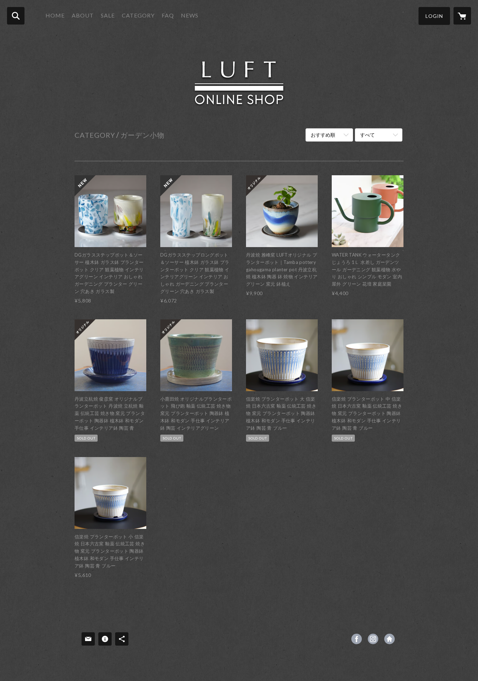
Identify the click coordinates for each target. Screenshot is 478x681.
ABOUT (83, 15)
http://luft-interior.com (389, 639)
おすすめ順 (323, 135)
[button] (434, 16)
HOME (55, 15)
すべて (367, 135)
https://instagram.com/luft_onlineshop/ (373, 639)
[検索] (15, 16)
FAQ (168, 15)
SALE (108, 15)
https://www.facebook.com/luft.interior (356, 639)
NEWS (189, 15)
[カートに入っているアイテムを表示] (462, 16)
